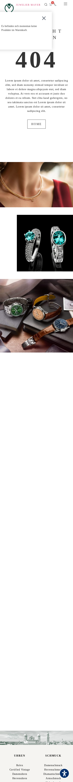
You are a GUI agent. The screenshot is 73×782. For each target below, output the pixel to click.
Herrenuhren (19, 778)
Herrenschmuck (53, 769)
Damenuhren (19, 774)
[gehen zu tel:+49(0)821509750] (55, 4)
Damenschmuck (53, 765)
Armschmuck (53, 778)
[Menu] (65, 4)
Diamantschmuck (53, 774)
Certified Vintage (20, 769)
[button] (46, 4)
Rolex (19, 765)
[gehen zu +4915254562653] (59, 4)
